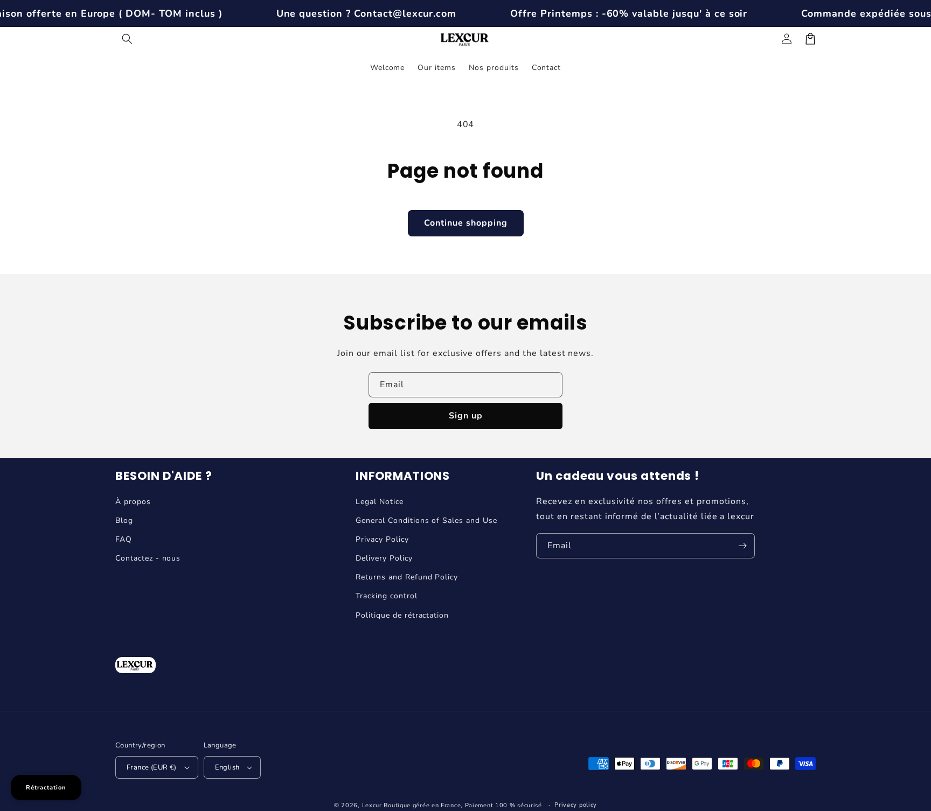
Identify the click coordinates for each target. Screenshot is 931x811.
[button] (127, 39)
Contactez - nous (147, 558)
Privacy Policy (382, 539)
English (227, 767)
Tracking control (386, 596)
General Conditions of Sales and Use (426, 520)
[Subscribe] (742, 545)
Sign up (466, 416)
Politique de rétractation (402, 615)
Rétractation (46, 788)
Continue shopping (466, 223)
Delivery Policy (384, 558)
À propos (133, 502)
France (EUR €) (152, 767)
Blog (124, 520)
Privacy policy (575, 805)
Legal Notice (380, 502)
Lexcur (372, 805)
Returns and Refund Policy (407, 577)
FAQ (123, 539)
